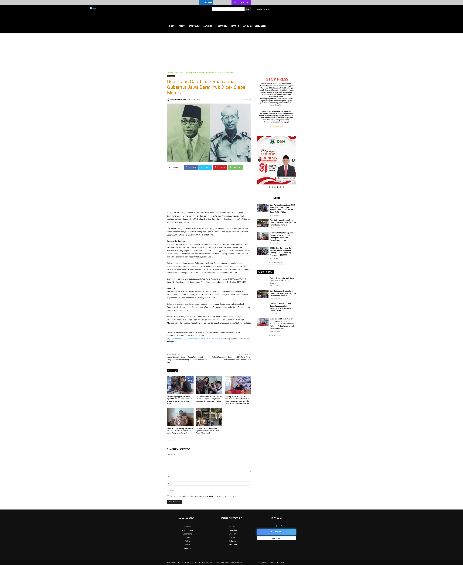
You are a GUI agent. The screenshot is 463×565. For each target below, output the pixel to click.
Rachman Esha (180, 100)
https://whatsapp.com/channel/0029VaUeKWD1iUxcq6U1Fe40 (193, 338)
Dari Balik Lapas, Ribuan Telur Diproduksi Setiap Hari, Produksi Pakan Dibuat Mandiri (207, 431)
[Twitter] (282, 526)
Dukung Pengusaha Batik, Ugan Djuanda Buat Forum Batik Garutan (282, 280)
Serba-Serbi (179, 73)
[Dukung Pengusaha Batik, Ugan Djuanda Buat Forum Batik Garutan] (263, 281)
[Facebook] (271, 526)
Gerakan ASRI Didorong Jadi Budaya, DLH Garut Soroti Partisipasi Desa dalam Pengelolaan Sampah (180, 431)
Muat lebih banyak (275, 263)
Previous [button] (259, 160)
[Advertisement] (231, 51)
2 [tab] (272, 187)
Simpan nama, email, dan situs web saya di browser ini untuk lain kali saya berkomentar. (204, 496)
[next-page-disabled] (172, 438)
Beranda (170, 73)
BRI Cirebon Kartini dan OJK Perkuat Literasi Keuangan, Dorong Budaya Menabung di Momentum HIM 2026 (209, 399)
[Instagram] (276, 526)
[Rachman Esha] (168, 99)
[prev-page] (168, 438)
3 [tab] (275, 187)
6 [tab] (283, 187)
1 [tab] (269, 187)
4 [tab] (277, 187)
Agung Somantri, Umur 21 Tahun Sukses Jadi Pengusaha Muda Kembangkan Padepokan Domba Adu (187, 359)
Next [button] (293, 160)
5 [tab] (280, 187)
